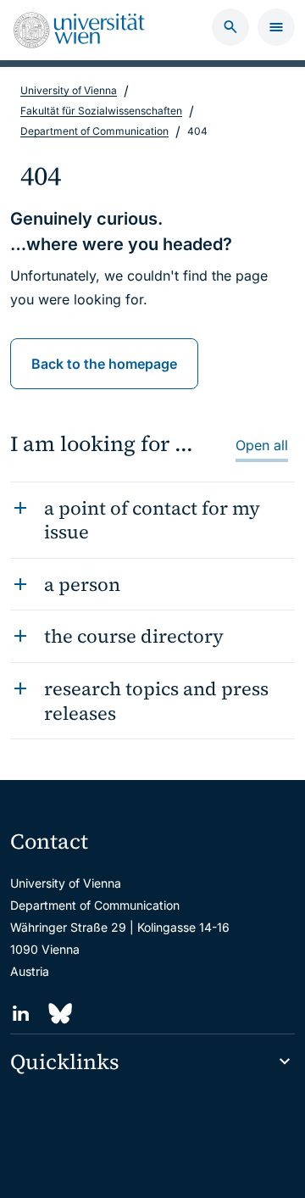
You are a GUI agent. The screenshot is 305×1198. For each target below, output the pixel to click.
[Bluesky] (59, 1013)
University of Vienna (68, 90)
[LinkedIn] (20, 1013)
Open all (262, 445)
